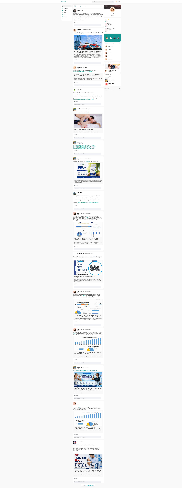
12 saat (78, 292)
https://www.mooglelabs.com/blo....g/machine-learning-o (88, 202)
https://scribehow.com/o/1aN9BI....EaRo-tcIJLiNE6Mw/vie (84, 148)
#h (96, 370)
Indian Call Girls (111, 80)
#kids (74, 333)
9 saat (78, 143)
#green (84, 295)
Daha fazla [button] (105, 90)
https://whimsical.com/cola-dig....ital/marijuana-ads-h (83, 99)
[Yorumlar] (76, 22)
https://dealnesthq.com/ (80, 18)
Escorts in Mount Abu (112, 70)
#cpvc (94, 256)
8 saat (78, 68)
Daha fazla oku (75, 203)
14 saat (78, 443)
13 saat (78, 404)
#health (87, 111)
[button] (103, 2)
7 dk (77, 11)
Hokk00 (109, 76)
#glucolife (88, 161)
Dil (120, 88)
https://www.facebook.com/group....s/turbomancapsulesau (84, 146)
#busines (82, 33)
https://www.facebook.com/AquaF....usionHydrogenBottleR (84, 370)
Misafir (112, 14)
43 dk (78, 30)
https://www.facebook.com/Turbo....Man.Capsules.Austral (84, 145)
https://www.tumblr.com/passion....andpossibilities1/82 (83, 71)
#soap (87, 217)
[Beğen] (76, 22)
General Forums (111, 83)
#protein (80, 407)
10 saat (78, 214)
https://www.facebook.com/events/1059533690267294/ (84, 147)
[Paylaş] (78, 22)
